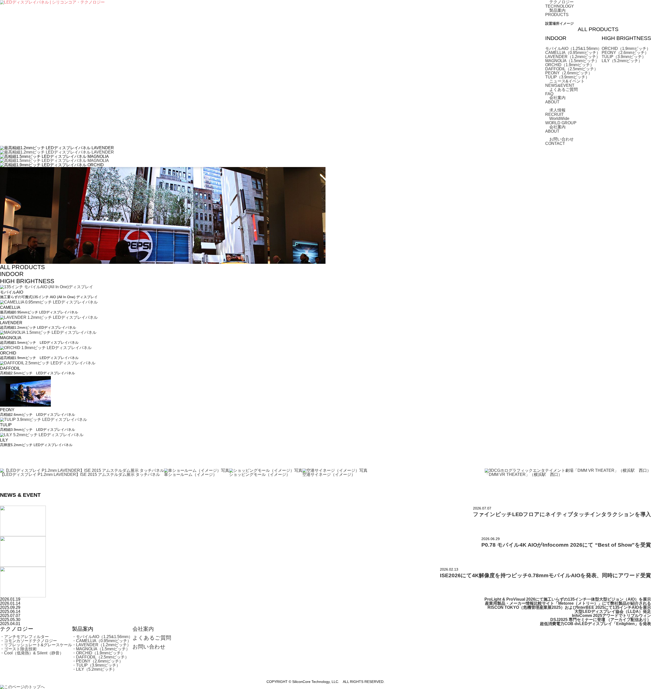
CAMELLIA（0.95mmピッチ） (572, 52)
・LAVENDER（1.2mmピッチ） (101, 645)
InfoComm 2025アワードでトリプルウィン (611, 615)
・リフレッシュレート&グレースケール (36, 645)
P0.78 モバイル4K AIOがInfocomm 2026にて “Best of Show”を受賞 (566, 545)
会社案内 (557, 99)
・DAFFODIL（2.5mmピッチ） (100, 657)
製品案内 (557, 12)
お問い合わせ (561, 141)
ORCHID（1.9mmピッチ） (569, 65)
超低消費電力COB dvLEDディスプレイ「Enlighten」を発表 (595, 624)
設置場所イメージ (559, 23)
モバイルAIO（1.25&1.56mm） (573, 48)
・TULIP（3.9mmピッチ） (96, 665)
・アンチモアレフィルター (24, 637)
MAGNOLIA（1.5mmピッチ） (572, 61)
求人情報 (557, 112)
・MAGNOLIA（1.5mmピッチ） (101, 649)
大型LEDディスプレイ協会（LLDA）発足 (612, 611)
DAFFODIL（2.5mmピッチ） (571, 69)
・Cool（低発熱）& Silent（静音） (32, 653)
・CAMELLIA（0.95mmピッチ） (101, 641)
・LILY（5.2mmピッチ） (94, 669)
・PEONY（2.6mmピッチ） (97, 661)
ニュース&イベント (567, 83)
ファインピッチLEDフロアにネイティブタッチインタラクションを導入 (562, 514)
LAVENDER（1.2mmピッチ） (572, 56)
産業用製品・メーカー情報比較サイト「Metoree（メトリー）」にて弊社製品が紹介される (568, 603)
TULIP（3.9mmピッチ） (567, 77)
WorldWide (560, 120)
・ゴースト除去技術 (18, 649)
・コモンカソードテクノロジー (28, 641)
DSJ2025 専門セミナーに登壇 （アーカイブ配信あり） (600, 619)
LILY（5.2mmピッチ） (622, 61)
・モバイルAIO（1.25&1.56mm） (102, 637)
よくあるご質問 (563, 91)
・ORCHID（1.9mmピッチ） (98, 653)
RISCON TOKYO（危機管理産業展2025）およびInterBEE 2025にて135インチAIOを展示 (569, 607)
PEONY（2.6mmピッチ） (568, 73)
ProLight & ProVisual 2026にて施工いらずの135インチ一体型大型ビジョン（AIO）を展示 (567, 599)
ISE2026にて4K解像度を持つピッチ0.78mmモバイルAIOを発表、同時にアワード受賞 (545, 575)
